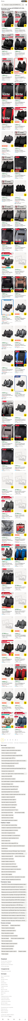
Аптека (2, 987)
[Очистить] (22, 4)
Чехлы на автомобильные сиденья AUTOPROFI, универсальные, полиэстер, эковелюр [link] (7, 420)
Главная (3, 1019)
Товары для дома (4, 986)
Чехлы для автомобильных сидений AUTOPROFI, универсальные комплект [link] (20, 176)
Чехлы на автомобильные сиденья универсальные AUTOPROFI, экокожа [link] (20, 53)
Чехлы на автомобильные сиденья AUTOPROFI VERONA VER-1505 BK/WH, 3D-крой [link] (7, 612)
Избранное (14, 1019)
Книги (2, 994)
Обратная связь (4, 1009)
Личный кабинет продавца (6, 961)
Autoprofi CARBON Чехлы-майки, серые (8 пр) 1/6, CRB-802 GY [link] (20, 395)
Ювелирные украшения (5, 1004)
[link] (8, 748)
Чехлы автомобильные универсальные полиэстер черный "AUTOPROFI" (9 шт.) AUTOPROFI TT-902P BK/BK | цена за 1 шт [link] (7, 345)
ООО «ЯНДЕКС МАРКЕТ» (9, 1014)
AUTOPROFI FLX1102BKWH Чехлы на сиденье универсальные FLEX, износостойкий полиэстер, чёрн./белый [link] (7, 684)
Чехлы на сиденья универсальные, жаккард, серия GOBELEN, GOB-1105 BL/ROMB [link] (20, 732)
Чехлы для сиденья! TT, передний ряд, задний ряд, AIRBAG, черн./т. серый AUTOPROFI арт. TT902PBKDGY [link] (20, 345)
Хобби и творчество (5, 991)
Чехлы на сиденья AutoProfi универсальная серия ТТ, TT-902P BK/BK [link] (7, 370)
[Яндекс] (10, 1016)
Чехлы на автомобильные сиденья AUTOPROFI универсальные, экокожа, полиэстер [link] (7, 103)
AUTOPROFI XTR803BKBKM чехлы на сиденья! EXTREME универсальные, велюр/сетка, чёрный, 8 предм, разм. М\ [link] (20, 636)
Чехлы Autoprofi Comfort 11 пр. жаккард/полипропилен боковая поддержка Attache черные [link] (20, 420)
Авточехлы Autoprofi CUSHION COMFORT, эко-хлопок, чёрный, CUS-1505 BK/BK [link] (7, 319)
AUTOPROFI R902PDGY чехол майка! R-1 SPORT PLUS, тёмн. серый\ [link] (6, 708)
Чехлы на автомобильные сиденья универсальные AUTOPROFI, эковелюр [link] (7, 248)
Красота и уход (4, 989)
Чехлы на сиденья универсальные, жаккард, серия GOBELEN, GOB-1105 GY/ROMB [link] (7, 516)
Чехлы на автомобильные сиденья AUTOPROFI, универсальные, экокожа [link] (7, 77)
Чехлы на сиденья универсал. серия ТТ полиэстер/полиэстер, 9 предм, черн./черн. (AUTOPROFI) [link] (6, 151)
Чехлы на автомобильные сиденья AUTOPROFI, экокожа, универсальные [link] (20, 127)
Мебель (2, 977)
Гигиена (2, 981)
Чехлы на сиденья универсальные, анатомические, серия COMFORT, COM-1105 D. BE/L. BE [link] (6, 732)
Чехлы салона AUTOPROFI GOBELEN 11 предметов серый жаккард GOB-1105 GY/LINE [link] (20, 468)
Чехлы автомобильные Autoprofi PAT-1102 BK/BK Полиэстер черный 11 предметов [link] (20, 200)
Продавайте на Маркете (6, 962)
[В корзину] (12, 25)
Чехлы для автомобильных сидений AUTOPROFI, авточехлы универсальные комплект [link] (20, 248)
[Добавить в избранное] (12, 12)
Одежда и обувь (4, 984)
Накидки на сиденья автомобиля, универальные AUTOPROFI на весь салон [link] (20, 151)
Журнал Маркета (4, 1012)
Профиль (25, 1019)
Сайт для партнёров (5, 966)
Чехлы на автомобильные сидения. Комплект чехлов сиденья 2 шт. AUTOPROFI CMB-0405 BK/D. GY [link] (7, 564)
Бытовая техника (4, 979)
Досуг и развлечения (5, 976)
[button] (26, 5)
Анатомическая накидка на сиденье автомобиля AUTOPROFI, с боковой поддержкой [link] (7, 296)
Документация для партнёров (7, 964)
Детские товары (4, 1003)
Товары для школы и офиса (6, 996)
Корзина (19, 1019)
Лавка (8, 1019)
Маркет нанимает (4, 1010)
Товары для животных (5, 999)
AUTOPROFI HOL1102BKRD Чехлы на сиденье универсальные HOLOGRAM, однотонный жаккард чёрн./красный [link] (7, 492)
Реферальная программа (6, 971)
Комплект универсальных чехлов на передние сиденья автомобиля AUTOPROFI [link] (7, 30)
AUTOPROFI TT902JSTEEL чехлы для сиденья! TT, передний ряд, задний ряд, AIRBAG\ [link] (20, 660)
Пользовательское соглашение (7, 1007)
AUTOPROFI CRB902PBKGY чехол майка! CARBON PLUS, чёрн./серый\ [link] (20, 319)
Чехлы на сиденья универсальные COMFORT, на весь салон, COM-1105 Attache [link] (7, 272)
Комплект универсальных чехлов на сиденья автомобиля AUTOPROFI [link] (7, 53)
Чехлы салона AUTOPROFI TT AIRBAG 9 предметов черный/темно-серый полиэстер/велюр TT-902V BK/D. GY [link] (20, 540)
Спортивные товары (5, 997)
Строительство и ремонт (6, 1001)
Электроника (3, 982)
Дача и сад (3, 992)
